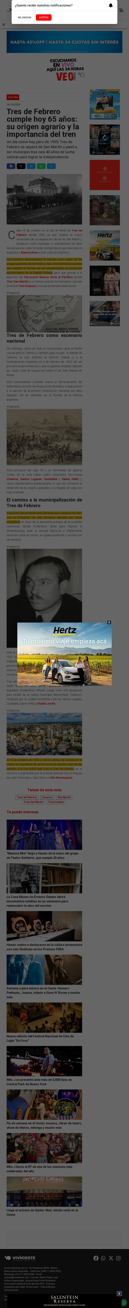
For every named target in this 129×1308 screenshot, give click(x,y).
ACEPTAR (43, 17)
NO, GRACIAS (24, 17)
